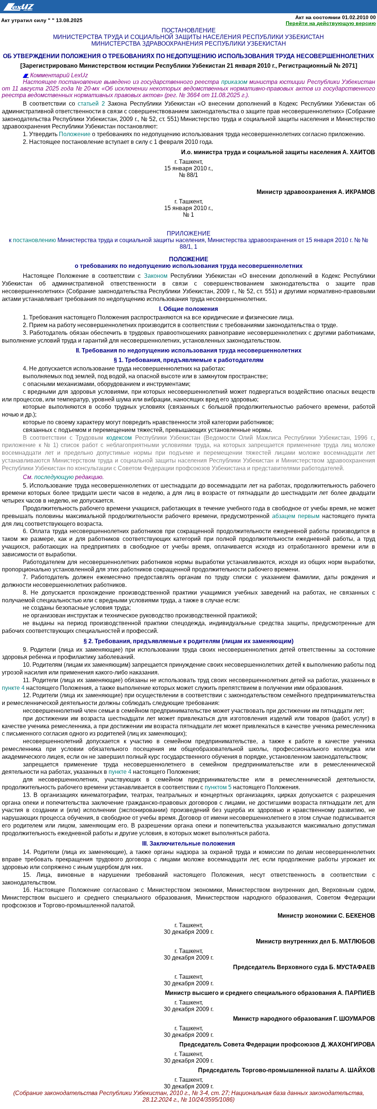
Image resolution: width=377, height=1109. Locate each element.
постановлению (35, 240)
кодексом (119, 438)
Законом (154, 276)
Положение (74, 134)
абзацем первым (297, 516)
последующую (54, 477)
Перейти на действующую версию (331, 23)
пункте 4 (14, 688)
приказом (235, 82)
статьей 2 (91, 103)
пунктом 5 (219, 787)
